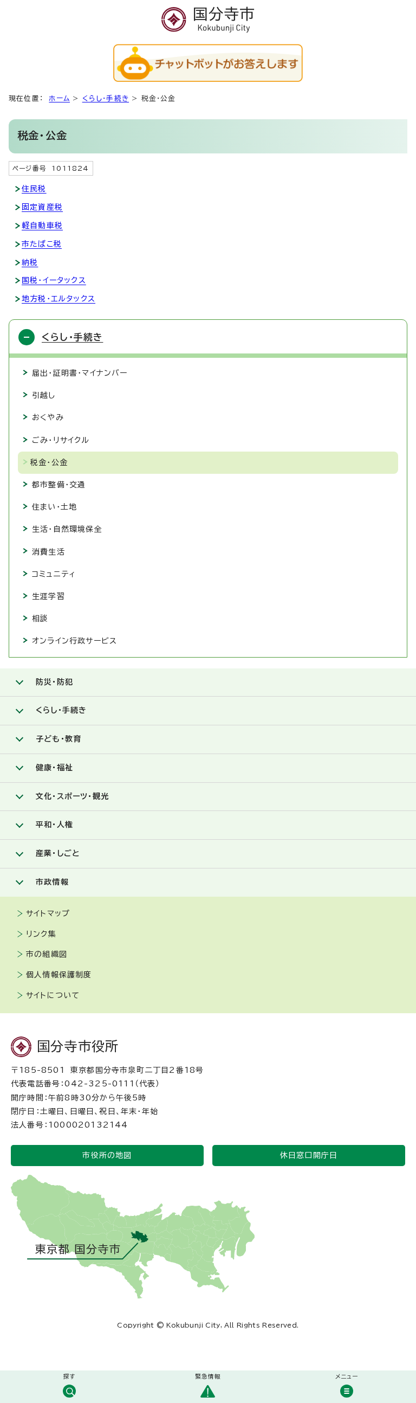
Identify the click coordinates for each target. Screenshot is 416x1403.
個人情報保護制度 (59, 975)
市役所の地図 (107, 1155)
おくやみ (48, 417)
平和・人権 (54, 824)
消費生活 (48, 552)
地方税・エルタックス (58, 299)
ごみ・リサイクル (61, 440)
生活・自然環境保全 (67, 529)
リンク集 (41, 934)
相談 (40, 618)
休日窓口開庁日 (308, 1155)
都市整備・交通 (59, 484)
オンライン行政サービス (74, 641)
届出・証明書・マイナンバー (80, 373)
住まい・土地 (54, 507)
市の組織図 (46, 954)
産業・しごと (58, 853)
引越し (44, 395)
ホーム (59, 98)
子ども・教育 (58, 739)
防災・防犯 (54, 682)
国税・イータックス (54, 280)
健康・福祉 (54, 767)
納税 (30, 262)
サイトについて (53, 995)
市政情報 (52, 882)
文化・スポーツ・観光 (72, 796)
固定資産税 (42, 207)
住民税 (34, 188)
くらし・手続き (105, 98)
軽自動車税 (42, 225)
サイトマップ (48, 913)
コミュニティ (54, 574)
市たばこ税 (42, 244)
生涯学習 (48, 596)
